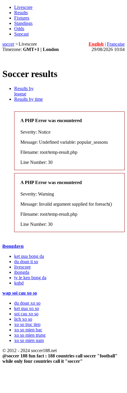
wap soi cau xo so (19, 292)
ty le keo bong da (30, 277)
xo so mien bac (28, 329)
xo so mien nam (29, 340)
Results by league (24, 91)
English (96, 44)
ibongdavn (13, 246)
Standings (23, 23)
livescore (22, 266)
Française (116, 44)
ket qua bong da (29, 256)
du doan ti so (26, 261)
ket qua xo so (26, 308)
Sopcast (21, 33)
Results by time (28, 99)
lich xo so (23, 319)
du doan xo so (27, 303)
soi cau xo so (26, 313)
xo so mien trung (29, 335)
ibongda (21, 272)
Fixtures (21, 17)
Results (21, 12)
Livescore (23, 7)
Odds (19, 28)
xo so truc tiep (27, 324)
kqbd (19, 282)
